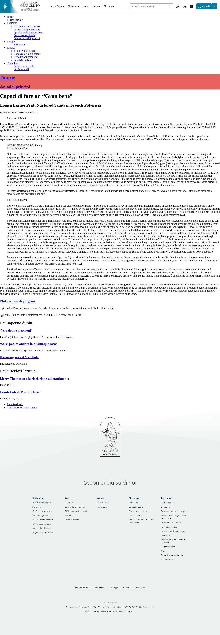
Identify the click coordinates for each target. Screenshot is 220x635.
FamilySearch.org (23, 60)
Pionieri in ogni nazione (27, 29)
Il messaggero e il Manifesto (19, 357)
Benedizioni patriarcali (26, 56)
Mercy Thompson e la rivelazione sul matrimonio (34, 378)
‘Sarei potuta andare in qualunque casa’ (28, 344)
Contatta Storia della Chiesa (22, 407)
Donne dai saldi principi (27, 38)
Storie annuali (21, 69)
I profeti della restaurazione (28, 32)
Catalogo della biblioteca (27, 53)
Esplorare (12, 22)
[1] (1, 309)
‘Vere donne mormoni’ (16, 330)
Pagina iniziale (15, 19)
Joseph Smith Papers (25, 50)
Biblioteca (19, 44)
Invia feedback (15, 404)
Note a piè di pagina (17, 301)
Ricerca (11, 47)
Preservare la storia (24, 66)
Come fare (12, 63)
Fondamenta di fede (24, 35)
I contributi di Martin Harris (20, 392)
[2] (1, 315)
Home (10, 16)
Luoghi (11, 41)
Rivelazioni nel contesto (27, 26)
